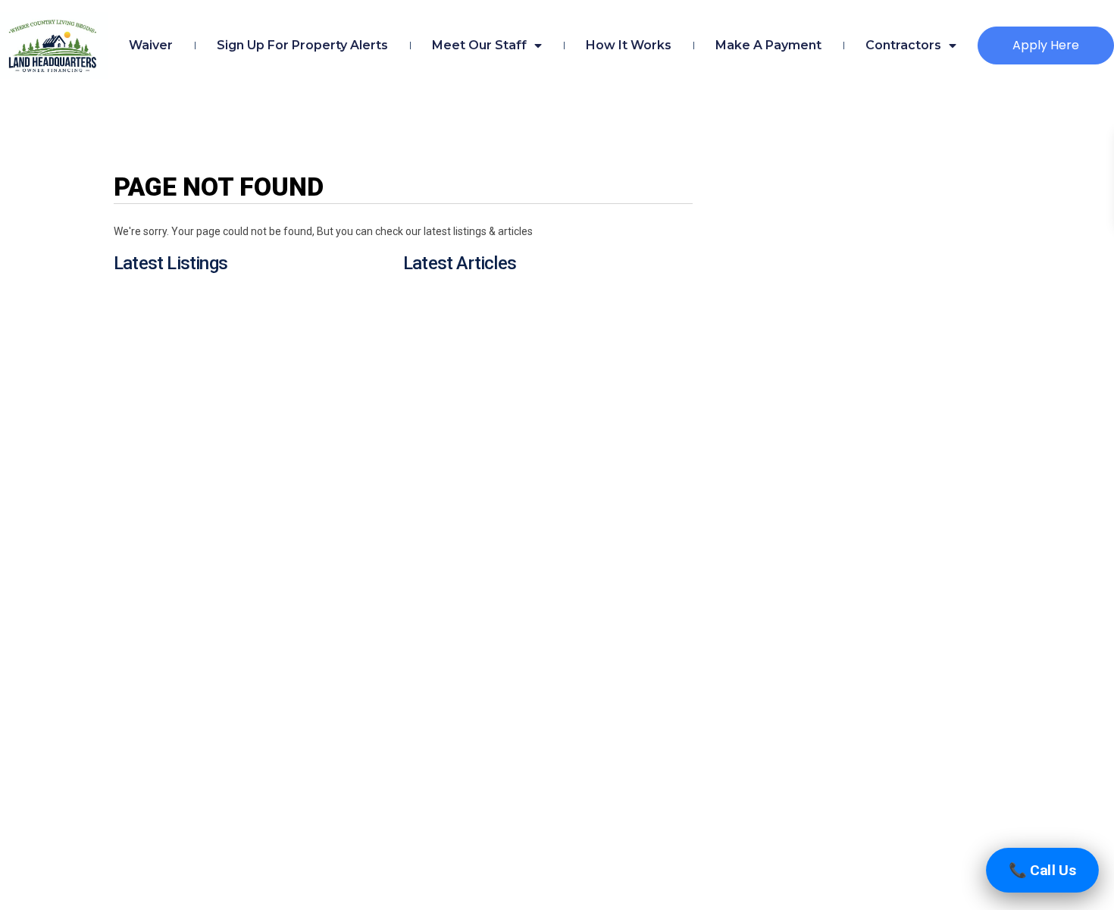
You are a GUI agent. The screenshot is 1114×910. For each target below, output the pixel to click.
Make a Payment (768, 45)
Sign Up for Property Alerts (302, 45)
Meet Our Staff (479, 45)
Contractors (903, 45)
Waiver (151, 45)
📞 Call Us (1042, 869)
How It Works (628, 45)
